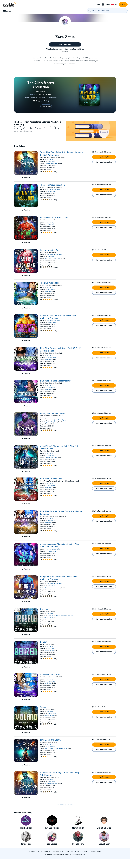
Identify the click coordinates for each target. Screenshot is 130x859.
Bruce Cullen (69, 616)
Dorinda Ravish (52, 322)
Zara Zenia (50, 159)
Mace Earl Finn (52, 520)
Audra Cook (51, 257)
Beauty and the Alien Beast (52, 413)
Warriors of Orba (49, 618)
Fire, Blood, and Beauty (50, 740)
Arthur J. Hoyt (52, 714)
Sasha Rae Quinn (53, 420)
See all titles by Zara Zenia (65, 805)
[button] (65, 65)
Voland (43, 707)
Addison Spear (52, 191)
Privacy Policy (70, 851)
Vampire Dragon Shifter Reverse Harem (56, 748)
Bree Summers (60, 616)
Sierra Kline (51, 648)
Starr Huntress (58, 255)
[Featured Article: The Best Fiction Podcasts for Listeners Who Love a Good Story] (91, 131)
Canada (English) (96, 851)
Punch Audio (51, 616)
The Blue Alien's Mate (50, 283)
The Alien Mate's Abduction (52, 185)
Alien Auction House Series (52, 259)
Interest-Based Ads (82, 851)
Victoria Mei (51, 586)
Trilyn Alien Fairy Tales (50, 163)
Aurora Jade (51, 387)
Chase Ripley (51, 161)
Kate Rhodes (51, 485)
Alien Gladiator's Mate (50, 674)
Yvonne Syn (51, 681)
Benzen (43, 642)
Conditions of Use (58, 851)
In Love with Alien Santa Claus (54, 217)
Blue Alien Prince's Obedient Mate (55, 381)
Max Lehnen (51, 289)
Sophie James (52, 551)
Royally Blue (47, 291)
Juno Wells (57, 189)
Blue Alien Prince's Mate (51, 479)
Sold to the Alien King (50, 250)
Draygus (44, 609)
